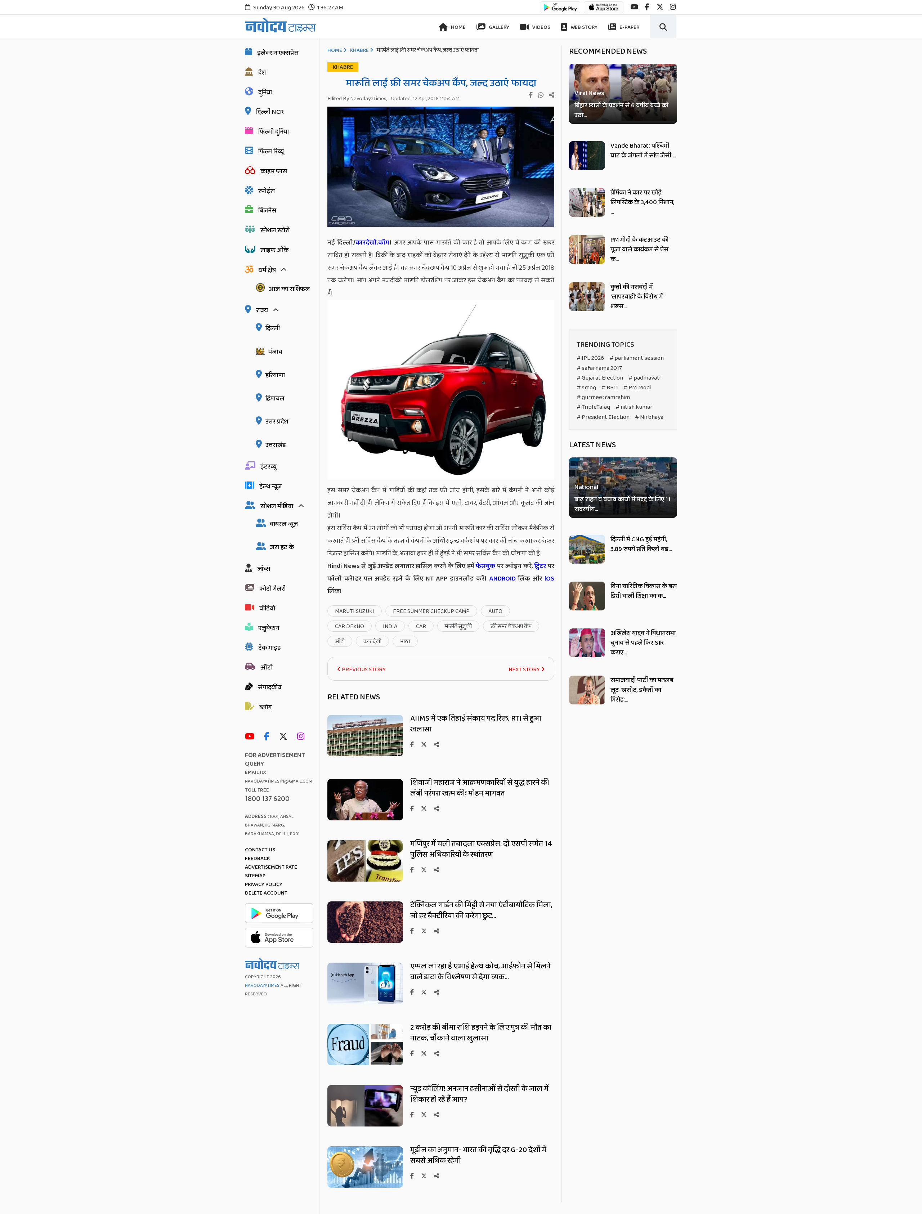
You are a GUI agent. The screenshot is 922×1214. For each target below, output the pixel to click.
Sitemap (255, 876)
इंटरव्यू (268, 467)
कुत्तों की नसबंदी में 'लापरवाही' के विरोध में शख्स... (636, 297)
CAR (421, 626)
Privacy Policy (263, 884)
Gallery (498, 27)
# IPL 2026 (590, 358)
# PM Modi (637, 388)
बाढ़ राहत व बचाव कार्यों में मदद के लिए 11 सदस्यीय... (622, 504)
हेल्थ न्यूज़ (270, 486)
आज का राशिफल (289, 289)
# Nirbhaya (649, 417)
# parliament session (636, 358)
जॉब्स (263, 569)
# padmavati (644, 378)
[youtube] (634, 7)
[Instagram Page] (302, 737)
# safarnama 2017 (599, 368)
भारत (405, 641)
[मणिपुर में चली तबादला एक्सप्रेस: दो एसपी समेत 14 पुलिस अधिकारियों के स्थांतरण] (365, 880)
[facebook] (647, 7)
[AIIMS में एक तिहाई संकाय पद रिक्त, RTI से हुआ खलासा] (365, 754)
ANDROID (501, 579)
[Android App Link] (560, 10)
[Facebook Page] (268, 737)
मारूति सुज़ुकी (458, 626)
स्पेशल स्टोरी (275, 230)
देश (262, 73)
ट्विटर (540, 566)
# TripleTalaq (593, 407)
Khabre (359, 50)
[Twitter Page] (285, 737)
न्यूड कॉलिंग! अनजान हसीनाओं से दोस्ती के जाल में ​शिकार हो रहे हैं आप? (480, 1094)
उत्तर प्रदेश (276, 422)
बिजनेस (267, 211)
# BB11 (609, 388)
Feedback (257, 858)
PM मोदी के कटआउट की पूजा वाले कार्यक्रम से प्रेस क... (639, 249)
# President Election (603, 417)
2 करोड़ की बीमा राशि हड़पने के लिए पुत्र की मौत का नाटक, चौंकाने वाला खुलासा (480, 1032)
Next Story (525, 669)
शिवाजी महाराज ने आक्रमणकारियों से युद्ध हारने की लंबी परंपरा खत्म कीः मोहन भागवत (479, 787)
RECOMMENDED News (608, 51)
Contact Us (260, 850)
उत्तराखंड (275, 445)
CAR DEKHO (349, 626)
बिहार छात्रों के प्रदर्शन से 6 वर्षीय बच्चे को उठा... (621, 110)
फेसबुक (485, 566)
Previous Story (363, 669)
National (586, 487)
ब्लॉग (265, 707)
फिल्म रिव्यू (271, 152)
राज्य (262, 310)
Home (458, 27)
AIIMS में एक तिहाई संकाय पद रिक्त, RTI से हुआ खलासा (475, 723)
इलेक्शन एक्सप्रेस (278, 53)
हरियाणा (275, 375)
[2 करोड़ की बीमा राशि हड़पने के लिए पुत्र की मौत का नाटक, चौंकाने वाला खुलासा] (365, 1063)
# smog (586, 388)
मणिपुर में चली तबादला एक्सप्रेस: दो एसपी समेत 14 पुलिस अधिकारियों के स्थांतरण (481, 849)
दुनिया (265, 93)
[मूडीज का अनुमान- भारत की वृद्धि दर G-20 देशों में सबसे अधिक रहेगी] (365, 1186)
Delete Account (266, 893)
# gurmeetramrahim (603, 397)
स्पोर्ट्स (266, 191)
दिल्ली (272, 328)
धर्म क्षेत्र (267, 270)
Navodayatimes (262, 985)
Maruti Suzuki (354, 611)
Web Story (583, 27)
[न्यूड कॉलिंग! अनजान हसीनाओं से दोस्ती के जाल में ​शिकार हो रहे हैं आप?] (365, 1124)
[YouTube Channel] (251, 737)
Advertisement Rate (271, 867)
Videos (540, 27)
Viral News (589, 93)
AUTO (495, 611)
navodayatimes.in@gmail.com (278, 781)
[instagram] (673, 7)
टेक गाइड (269, 648)
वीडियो (267, 609)
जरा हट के (282, 547)
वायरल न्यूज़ (284, 524)
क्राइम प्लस (273, 171)
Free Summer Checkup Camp (431, 611)
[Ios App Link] (603, 10)
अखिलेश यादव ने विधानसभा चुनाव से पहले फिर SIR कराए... (643, 643)
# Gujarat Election (600, 378)
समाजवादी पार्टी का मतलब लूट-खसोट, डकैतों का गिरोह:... (641, 690)
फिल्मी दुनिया (273, 132)
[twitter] (660, 7)
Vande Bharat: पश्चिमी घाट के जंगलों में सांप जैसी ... (643, 151)
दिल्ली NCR (270, 112)
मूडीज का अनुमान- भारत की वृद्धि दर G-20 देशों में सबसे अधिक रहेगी (478, 1155)
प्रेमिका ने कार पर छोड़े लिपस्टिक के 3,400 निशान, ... (642, 202)
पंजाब (275, 352)
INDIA (390, 626)
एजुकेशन (268, 628)
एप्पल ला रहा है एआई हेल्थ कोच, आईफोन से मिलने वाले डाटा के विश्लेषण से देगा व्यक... (480, 971)
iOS (548, 579)
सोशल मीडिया (276, 506)
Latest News (592, 445)
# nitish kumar (634, 407)
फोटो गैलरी (272, 589)
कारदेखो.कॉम (372, 243)
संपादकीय (269, 687)
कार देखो (372, 641)
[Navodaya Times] (280, 25)
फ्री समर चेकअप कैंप (511, 626)
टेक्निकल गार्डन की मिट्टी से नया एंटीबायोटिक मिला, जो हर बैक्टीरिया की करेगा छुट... (481, 910)
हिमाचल (274, 399)
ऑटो (266, 668)
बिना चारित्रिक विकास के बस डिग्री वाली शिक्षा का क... (643, 591)
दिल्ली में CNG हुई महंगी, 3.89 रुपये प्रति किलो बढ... (641, 544)
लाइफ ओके (274, 250)
